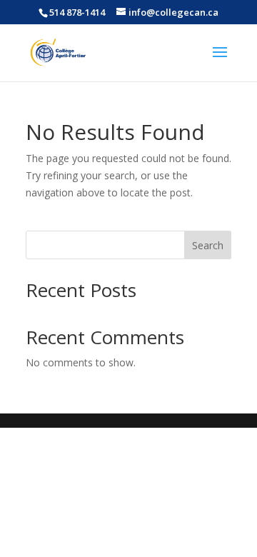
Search (207, 245)
